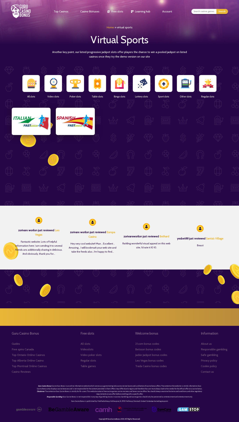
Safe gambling (209, 355)
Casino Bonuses (89, 11)
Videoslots (86, 349)
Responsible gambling (214, 349)
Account (167, 11)
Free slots (117, 11)
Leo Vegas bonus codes (149, 360)
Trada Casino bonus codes (151, 366)
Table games (88, 366)
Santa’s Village (214, 238)
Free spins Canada (23, 349)
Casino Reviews (21, 371)
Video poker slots (91, 355)
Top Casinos (61, 11)
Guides (16, 343)
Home (110, 27)
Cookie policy (209, 366)
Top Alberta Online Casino (28, 360)
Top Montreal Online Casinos (29, 366)
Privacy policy (209, 360)
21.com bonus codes (147, 343)
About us (206, 343)
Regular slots (88, 360)
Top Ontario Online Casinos (28, 355)
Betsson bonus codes (148, 349)
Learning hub (142, 11)
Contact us (207, 371)
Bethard (164, 236)
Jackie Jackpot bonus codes (151, 355)
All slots (85, 343)
